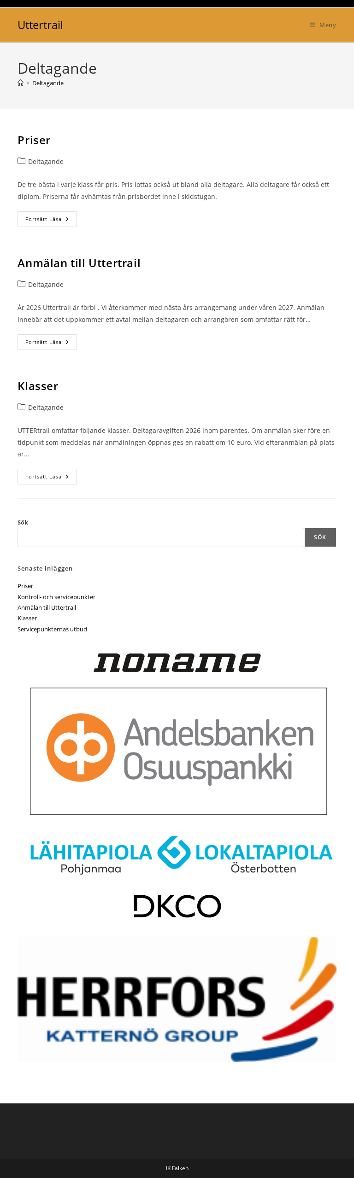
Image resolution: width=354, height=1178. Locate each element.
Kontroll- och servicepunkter (56, 597)
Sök (23, 522)
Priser (34, 139)
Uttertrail (40, 24)
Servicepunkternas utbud (52, 629)
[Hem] (21, 83)
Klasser (38, 385)
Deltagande (48, 83)
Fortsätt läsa (51, 219)
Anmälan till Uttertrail (79, 262)
